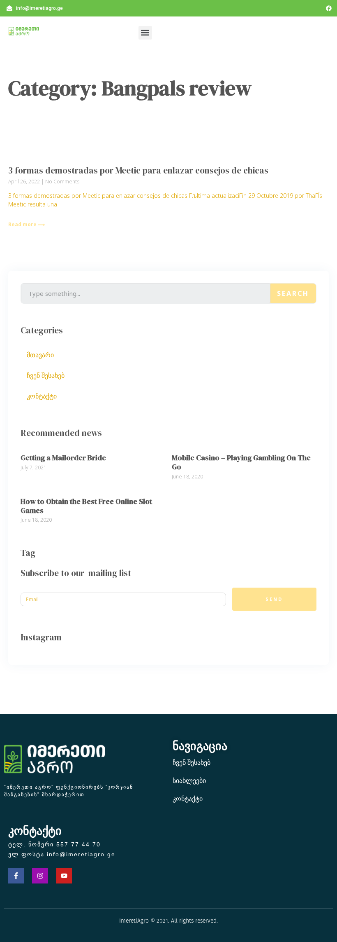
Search (293, 293)
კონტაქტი (42, 396)
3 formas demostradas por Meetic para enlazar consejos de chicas (138, 170)
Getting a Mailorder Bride (63, 457)
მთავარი (40, 354)
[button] (145, 33)
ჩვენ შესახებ (46, 375)
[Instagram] (40, 875)
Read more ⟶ (26, 224)
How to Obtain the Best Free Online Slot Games (86, 506)
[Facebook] (329, 8)
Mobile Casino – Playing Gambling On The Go (241, 462)
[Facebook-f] (16, 875)
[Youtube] (64, 875)
